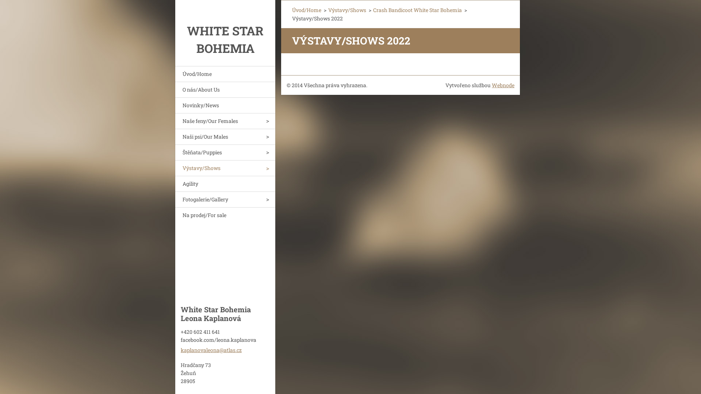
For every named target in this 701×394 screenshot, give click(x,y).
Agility (190, 183)
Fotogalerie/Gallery (205, 199)
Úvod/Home (197, 73)
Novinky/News (201, 105)
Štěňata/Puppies (202, 152)
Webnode (503, 85)
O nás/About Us (201, 89)
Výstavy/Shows (202, 168)
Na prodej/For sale (204, 215)
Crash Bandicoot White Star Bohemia (417, 10)
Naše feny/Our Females (210, 120)
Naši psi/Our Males (205, 136)
